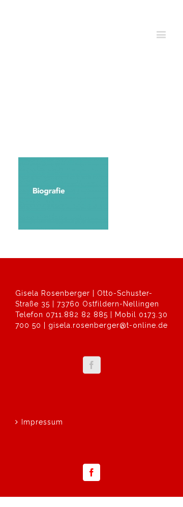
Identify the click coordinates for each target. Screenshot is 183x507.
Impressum (42, 422)
